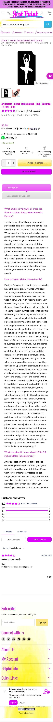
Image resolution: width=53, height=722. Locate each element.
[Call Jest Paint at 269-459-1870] (9, 13)
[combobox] (22, 24)
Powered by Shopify (27, 713)
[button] (26, 128)
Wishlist (30, 32)
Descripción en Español (18, 195)
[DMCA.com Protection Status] (26, 710)
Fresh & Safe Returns (26, 153)
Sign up (42, 622)
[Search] (48, 24)
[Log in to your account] (42, 13)
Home (4, 40)
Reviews (18, 32)
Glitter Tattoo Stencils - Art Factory (26, 40)
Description (12, 187)
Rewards (6, 32)
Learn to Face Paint (44, 32)
